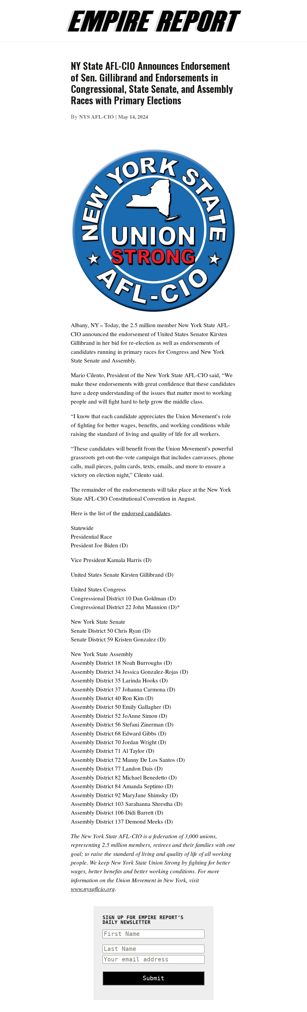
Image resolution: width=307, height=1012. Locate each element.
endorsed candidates (146, 513)
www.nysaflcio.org (93, 888)
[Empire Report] (153, 18)
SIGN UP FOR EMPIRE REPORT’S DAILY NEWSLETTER (143, 920)
